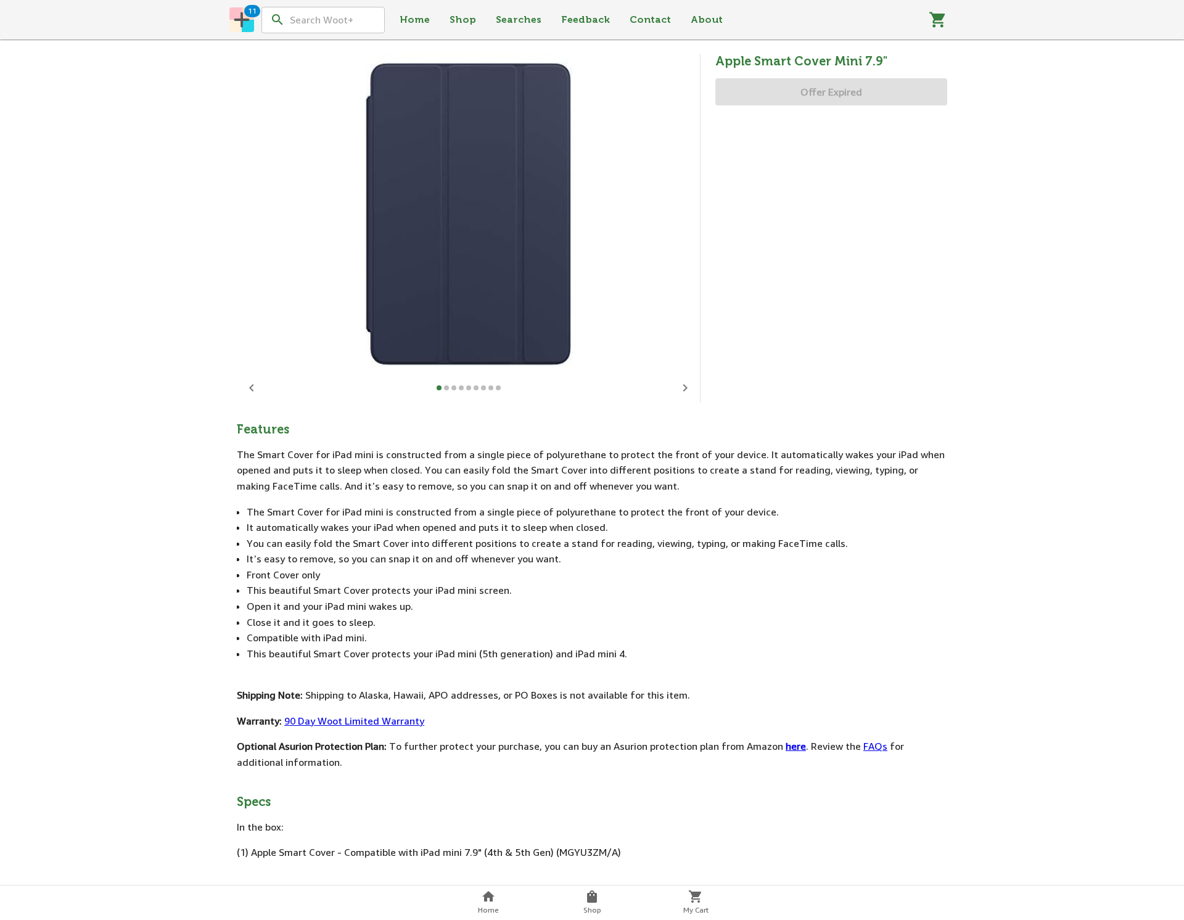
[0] (938, 20)
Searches (518, 19)
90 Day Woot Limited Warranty (354, 721)
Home (415, 19)
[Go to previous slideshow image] (251, 388)
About (707, 19)
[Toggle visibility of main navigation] (241, 19)
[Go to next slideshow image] (685, 388)
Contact (650, 19)
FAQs (875, 746)
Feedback (585, 19)
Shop (463, 19)
